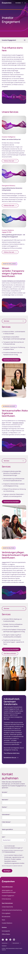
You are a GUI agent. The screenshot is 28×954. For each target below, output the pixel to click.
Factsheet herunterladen (11, 360)
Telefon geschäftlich (7, 829)
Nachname (5, 799)
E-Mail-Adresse (6, 822)
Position (4, 807)
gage (4, 562)
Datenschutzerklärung (10, 852)
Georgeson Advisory (18, 422)
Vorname (4, 792)
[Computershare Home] (8, 881)
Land (3, 837)
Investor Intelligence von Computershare (13, 281)
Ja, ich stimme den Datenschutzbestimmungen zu (13, 847)
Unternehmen (6, 814)
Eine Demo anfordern (10, 653)
